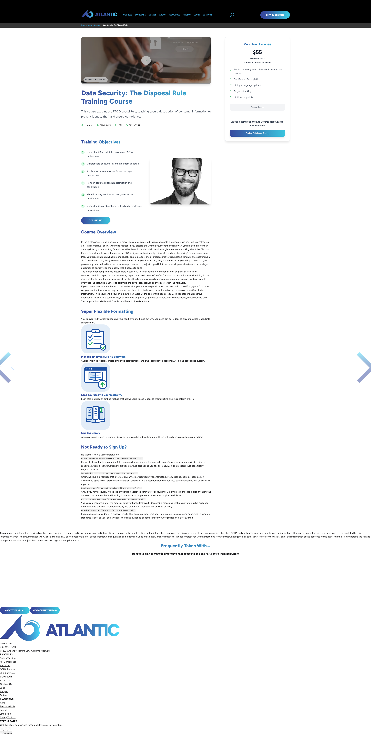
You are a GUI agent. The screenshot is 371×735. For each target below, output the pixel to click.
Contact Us (6, 684)
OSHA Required (8, 669)
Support (4, 691)
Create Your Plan (14, 610)
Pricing (3, 710)
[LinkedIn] (2, 729)
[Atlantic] (99, 14)
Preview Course (257, 107)
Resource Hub (7, 706)
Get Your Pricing (275, 15)
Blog (2, 702)
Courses (127, 15)
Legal (3, 687)
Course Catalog (94, 25)
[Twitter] (10, 729)
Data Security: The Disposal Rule (115, 25)
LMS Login (5, 713)
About (162, 15)
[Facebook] (6, 729)
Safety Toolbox (8, 717)
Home (83, 25)
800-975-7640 (8, 647)
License (152, 15)
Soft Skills (5, 665)
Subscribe (7, 733)
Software (140, 15)
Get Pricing (95, 220)
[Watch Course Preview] (146, 60)
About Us (5, 680)
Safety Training (8, 658)
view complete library (45, 610)
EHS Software (7, 673)
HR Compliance (8, 661)
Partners (4, 695)
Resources (174, 15)
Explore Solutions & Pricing (257, 133)
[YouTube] (14, 729)
